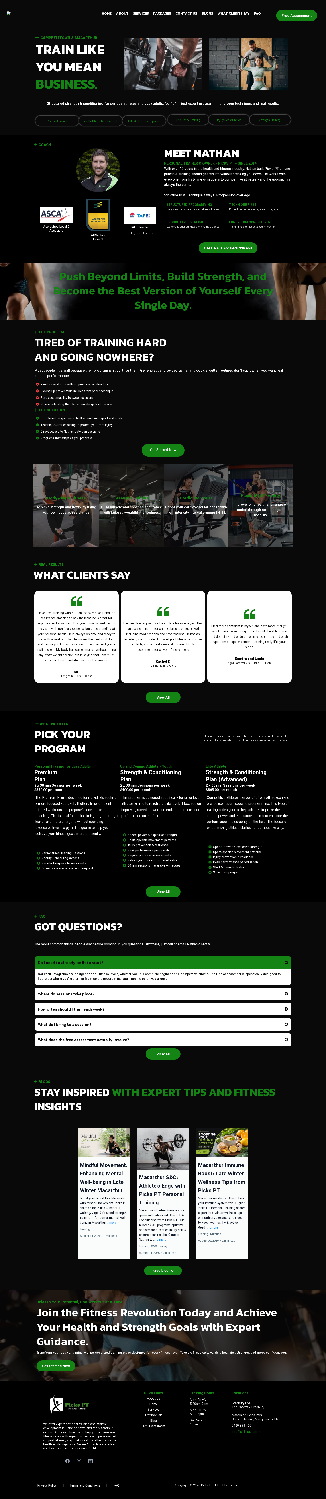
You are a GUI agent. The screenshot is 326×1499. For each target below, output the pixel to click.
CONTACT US (186, 13)
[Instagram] (79, 1461)
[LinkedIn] (90, 1461)
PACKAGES (162, 13)
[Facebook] (67, 1461)
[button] (104, 1193)
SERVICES (141, 13)
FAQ (257, 13)
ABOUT (122, 13)
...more (112, 1223)
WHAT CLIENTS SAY (233, 13)
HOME (107, 13)
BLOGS (207, 13)
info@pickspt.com (244, 1432)
